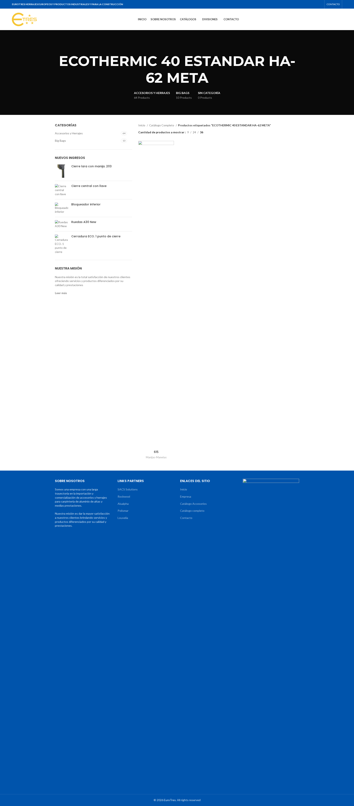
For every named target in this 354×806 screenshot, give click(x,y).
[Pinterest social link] (303, 4)
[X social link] (298, 4)
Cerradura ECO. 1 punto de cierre (95, 236)
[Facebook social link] (293, 4)
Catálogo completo (192, 510)
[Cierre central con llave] (61, 190)
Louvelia (123, 518)
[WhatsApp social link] (314, 4)
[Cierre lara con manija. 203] (61, 171)
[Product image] (156, 294)
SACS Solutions (128, 489)
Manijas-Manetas (156, 457)
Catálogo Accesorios (193, 503)
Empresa (185, 496)
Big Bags (60, 140)
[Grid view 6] (226, 132)
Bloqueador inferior (86, 204)
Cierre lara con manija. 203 (91, 166)
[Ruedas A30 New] (61, 224)
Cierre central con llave (89, 186)
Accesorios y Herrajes (69, 133)
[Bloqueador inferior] (61, 208)
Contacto (186, 518)
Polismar (123, 510)
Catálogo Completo (162, 125)
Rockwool (124, 496)
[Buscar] (341, 19)
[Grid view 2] (213, 132)
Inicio (142, 125)
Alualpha (123, 503)
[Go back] (172, 46)
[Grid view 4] (219, 132)
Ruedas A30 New (83, 222)
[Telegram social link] (319, 4)
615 (156, 452)
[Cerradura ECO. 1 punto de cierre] (61, 244)
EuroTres (170, 800)
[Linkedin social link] (309, 4)
